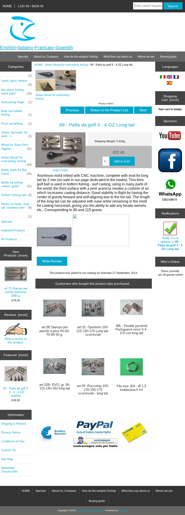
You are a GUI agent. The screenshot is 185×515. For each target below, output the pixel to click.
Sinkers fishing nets (16, 195)
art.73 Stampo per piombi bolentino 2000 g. (16, 292)
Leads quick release (16, 82)
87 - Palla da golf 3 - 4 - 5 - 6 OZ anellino (15, 392)
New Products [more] (16, 253)
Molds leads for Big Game (16, 171)
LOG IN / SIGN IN (30, 6)
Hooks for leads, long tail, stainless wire (16, 205)
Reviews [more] (15, 315)
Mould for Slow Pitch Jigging (16, 146)
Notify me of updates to (170, 243)
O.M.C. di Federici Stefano (90, 510)
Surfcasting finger (16, 102)
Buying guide (168, 56)
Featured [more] (16, 355)
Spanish (64, 47)
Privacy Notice (10, 432)
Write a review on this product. (16, 340)
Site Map (7, 459)
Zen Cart (122, 510)
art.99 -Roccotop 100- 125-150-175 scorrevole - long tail (93, 389)
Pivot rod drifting (16, 123)
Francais (44, 47)
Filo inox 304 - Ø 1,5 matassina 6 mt (131, 387)
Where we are (146, 56)
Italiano (25, 47)
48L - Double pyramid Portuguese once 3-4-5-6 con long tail (131, 329)
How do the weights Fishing (81, 56)
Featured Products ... (15, 230)
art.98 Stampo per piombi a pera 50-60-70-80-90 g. (54, 330)
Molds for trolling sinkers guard (16, 184)
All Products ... (11, 239)
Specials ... (8, 221)
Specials (23, 56)
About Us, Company (46, 56)
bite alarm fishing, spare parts (16, 91)
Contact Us (8, 450)
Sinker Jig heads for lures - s (16, 134)
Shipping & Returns (13, 423)
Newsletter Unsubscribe (9, 469)
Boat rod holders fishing (16, 112)
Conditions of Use (12, 441)
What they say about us (118, 56)
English (8, 47)
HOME (7, 6)
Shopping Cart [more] (170, 98)
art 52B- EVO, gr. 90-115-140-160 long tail (54, 386)
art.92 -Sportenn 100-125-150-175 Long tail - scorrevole (93, 330)
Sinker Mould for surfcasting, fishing (66, 64)
